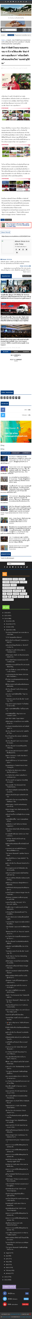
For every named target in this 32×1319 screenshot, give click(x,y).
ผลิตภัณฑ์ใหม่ (15, 582)
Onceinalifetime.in (15, 1314)
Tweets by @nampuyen (7, 558)
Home (3, 40)
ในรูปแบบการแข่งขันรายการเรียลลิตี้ (16, 35)
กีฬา (23, 590)
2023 (6, 1277)
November (9, 624)
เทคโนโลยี (6, 585)
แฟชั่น (14, 596)
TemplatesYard (6, 1317)
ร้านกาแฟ (23, 593)
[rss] (18, 1)
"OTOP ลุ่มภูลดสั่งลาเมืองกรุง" (14, 637)
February (8, 1270)
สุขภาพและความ (8, 599)
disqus (16, 351)
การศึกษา (23, 582)
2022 (6, 1280)
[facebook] (5, 1)
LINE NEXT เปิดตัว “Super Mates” (15, 718)
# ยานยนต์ (8, 220)
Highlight (16, 453)
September (9, 630)
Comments (26, 453)
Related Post (6, 276)
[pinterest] (11, 1)
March (8, 1267)
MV (9, 596)
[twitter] (8, 1)
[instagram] (23, 1)
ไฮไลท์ (10, 593)
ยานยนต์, (25, 68)
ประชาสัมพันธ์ (7, 579)
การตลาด (6, 582)
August (8, 1253)
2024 (6, 618)
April (7, 1264)
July (7, 1256)
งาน (27, 596)
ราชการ (13, 585)
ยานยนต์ (8, 40)
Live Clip (21, 596)
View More (27, 276)
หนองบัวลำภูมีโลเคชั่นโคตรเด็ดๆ (14, 1014)
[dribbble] (16, 1)
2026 (6, 612)
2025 (6, 615)
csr (4, 593)
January (8, 1273)
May (7, 1261)
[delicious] (26, 1)
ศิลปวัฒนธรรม (7, 590)
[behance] (21, 1)
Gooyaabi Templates (25, 1317)
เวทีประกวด (17, 590)
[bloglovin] (13, 1)
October (8, 627)
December (9, 621)
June (7, 1259)
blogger (5, 351)
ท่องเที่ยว (21, 579)
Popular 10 (6, 453)
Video (5, 596)
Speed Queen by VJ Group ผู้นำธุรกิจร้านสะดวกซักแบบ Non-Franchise (19, 547)
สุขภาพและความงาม (9, 588)
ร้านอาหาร (20, 588)
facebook (26, 351)
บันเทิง (15, 579)
